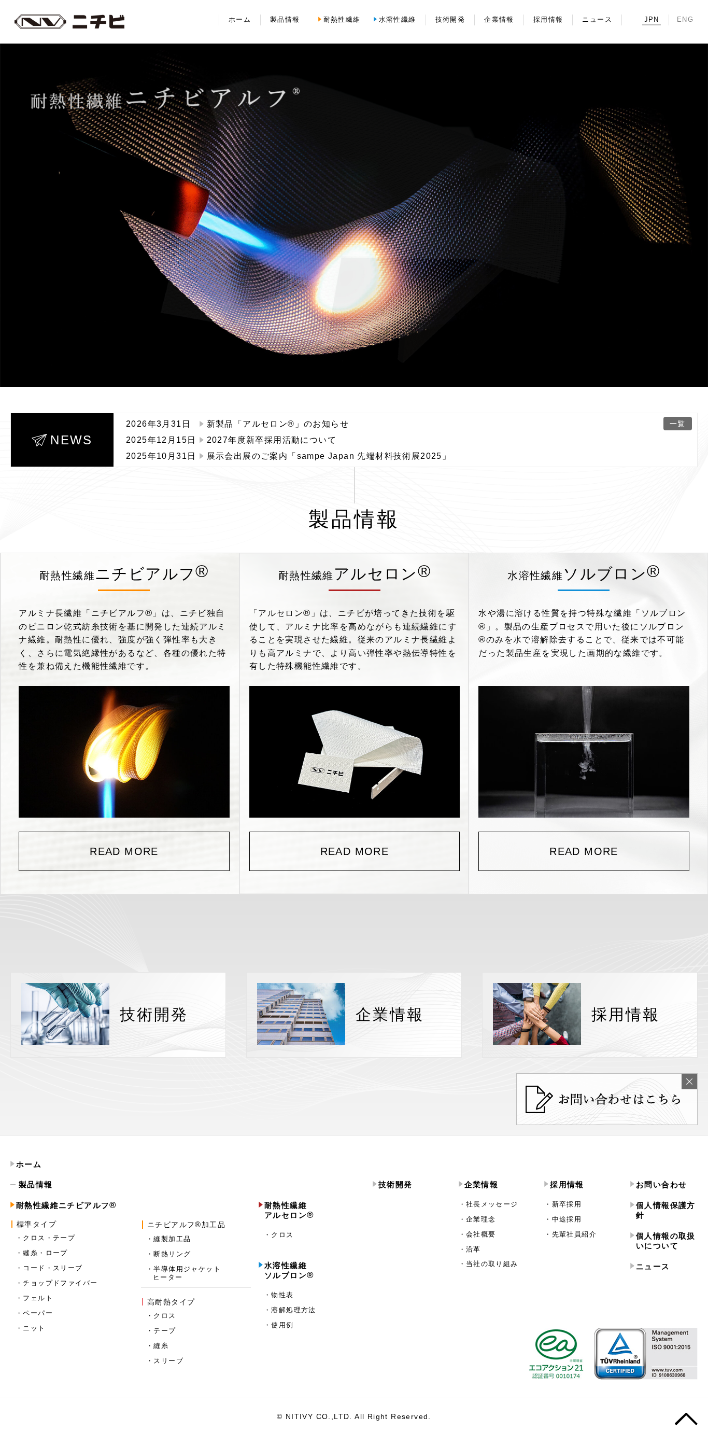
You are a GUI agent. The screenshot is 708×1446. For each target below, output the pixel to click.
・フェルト (34, 1298)
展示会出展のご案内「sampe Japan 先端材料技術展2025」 (329, 456)
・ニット (31, 1328)
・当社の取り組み (488, 1264)
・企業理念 (477, 1219)
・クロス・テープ (45, 1238)
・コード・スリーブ (49, 1268)
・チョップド (56, 1283)
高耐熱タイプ (171, 1302)
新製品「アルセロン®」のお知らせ (278, 423)
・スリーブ (164, 1361)
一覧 (678, 423)
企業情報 (481, 1184)
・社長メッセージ (488, 1204)
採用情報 (567, 1184)
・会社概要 (477, 1234)
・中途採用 (563, 1219)
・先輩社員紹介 (570, 1234)
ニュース (653, 1266)
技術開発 (395, 1184)
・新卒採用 (563, 1204)
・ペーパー (34, 1313)
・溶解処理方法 (290, 1310)
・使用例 (279, 1325)
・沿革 (470, 1249)
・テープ (161, 1331)
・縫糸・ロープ (42, 1253)
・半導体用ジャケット (183, 1273)
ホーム (28, 1164)
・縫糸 (157, 1346)
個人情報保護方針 (666, 1210)
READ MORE (124, 851)
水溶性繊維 (289, 1270)
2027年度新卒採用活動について (271, 440)
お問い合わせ (661, 1184)
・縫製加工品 (168, 1239)
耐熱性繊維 (66, 1205)
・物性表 (279, 1295)
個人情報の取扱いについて (666, 1241)
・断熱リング (168, 1254)
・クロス (161, 1315)
